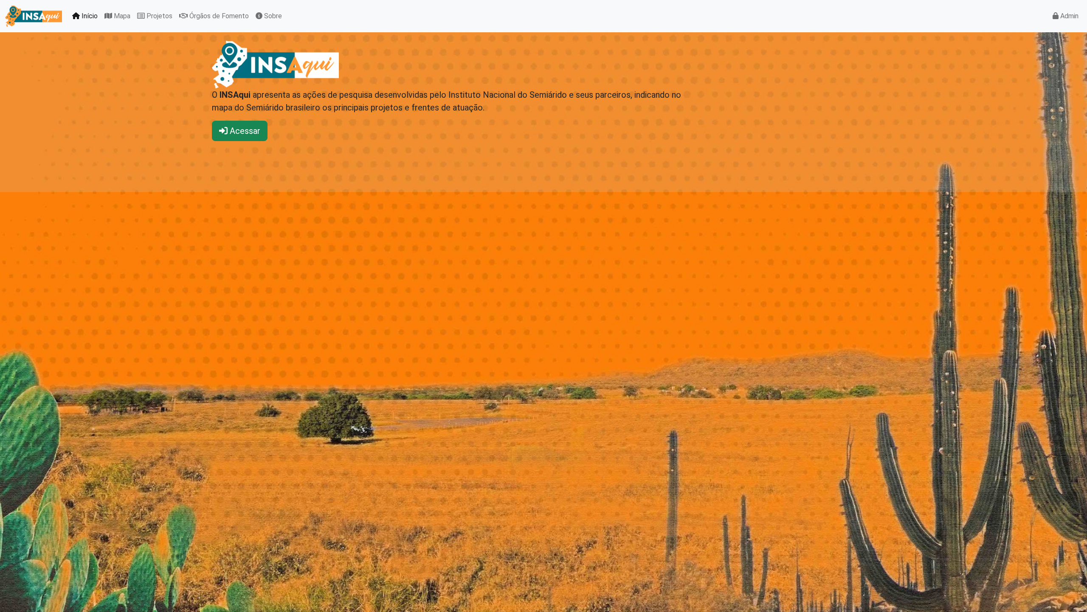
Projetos (158, 16)
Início (89, 16)
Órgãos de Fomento (218, 16)
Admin (1069, 16)
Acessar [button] (244, 131)
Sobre (272, 16)
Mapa (121, 16)
